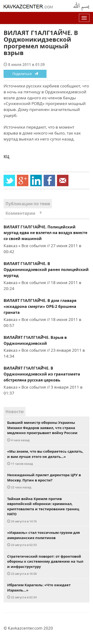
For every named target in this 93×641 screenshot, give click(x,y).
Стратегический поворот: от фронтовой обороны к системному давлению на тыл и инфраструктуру (45, 565)
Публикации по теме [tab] (27, 203)
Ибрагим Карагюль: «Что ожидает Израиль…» (39, 590)
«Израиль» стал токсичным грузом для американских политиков (43, 538)
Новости (14, 411)
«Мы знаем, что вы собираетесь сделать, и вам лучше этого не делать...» (45, 457)
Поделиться (23, 73)
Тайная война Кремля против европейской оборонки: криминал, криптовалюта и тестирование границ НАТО (43, 509)
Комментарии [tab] (23, 213)
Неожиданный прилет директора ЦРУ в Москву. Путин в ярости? (44, 480)
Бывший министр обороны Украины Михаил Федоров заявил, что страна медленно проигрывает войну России (42, 431)
